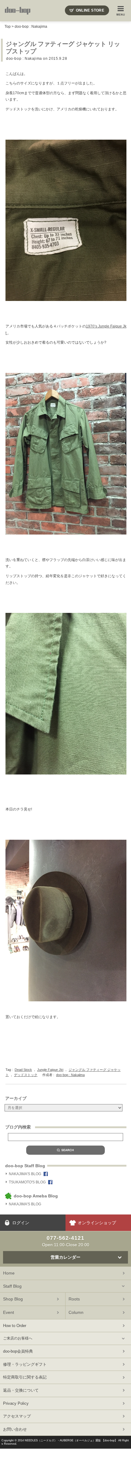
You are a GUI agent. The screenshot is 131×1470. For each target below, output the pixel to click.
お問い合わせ (15, 1429)
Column (76, 1312)
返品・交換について (21, 1390)
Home (9, 1273)
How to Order (14, 1325)
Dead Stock (23, 1069)
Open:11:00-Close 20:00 (65, 1241)
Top (8, 26)
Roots (74, 1299)
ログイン (20, 1222)
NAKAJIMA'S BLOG (25, 1174)
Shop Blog (13, 1299)
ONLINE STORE (90, 10)
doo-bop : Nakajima (31, 26)
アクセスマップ (17, 1416)
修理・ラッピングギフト (25, 1364)
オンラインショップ (97, 1222)
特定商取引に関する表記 (25, 1377)
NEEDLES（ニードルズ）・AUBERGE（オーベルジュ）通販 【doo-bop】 (71, 1440)
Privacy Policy (16, 1403)
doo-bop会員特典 (18, 1351)
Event (8, 1312)
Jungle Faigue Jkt (50, 1069)
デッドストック (25, 1075)
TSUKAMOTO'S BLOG (27, 1182)
